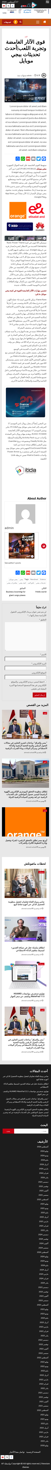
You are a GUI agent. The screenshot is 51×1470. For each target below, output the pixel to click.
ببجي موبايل (13, 579)
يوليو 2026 (44, 1151)
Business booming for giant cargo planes (16, 591)
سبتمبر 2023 (43, 1300)
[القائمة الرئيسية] (37, 22)
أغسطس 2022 (42, 1357)
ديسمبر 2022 (43, 1340)
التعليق (42, 619)
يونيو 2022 (44, 1366)
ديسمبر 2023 (43, 1287)
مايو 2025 (44, 1212)
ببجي (21, 579)
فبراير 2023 (43, 1331)
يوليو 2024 (44, 1256)
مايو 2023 (44, 1318)
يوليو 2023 (44, 1309)
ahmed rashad (29, 752)
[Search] (20, 21)
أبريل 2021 (44, 1428)
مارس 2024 (43, 1274)
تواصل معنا (20, 1452)
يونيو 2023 (44, 1313)
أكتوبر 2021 (43, 1401)
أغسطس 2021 (42, 1410)
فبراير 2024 (43, 1278)
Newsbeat (34, 579)
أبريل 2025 (44, 1217)
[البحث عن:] (31, 1131)
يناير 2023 (44, 1335)
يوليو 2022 (44, 1362)
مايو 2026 (44, 1160)
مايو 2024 (44, 1265)
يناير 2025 (44, 1230)
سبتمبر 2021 (43, 1406)
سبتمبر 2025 (43, 1195)
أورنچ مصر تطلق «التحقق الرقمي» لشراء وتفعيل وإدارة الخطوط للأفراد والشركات (26, 841)
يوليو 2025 (44, 1204)
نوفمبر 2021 (43, 1397)
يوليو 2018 (44, 1445)
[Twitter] (8, 6)
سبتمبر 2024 (43, 1248)
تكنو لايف (31, 583)
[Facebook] (11, 1457)
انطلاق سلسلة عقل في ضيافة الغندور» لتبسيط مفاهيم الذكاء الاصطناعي (27, 949)
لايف (26, 37)
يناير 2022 (44, 1388)
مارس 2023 (43, 1327)
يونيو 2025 (44, 1208)
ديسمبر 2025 (43, 1182)
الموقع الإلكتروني (39, 672)
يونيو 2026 (44, 1155)
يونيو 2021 (44, 1419)
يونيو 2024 (44, 1261)
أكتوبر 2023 (43, 1296)
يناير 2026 (44, 1177)
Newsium (45, 1463)
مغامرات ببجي (12, 583)
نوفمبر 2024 (43, 1239)
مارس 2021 (43, 1432)
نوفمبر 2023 (43, 1292)
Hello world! (40, 590)
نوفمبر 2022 (43, 1344)
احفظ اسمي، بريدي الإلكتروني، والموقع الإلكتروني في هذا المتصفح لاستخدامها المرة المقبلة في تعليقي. (27, 685)
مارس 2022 (43, 1379)
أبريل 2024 (44, 1270)
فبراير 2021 (43, 1436)
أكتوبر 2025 (43, 1190)
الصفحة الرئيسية (33, 1452)
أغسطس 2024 (42, 1252)
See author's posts (13, 563)
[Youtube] (4, 6)
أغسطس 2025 (42, 1199)
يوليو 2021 (44, 1414)
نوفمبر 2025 (43, 1186)
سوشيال (41, 918)
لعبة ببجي (22, 583)
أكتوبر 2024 (43, 1243)
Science (43, 579)
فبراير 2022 (43, 1384)
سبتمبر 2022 (43, 1353)
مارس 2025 (43, 1221)
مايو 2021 (44, 1423)
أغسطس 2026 (42, 1147)
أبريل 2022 (44, 1375)
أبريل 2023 (44, 1322)
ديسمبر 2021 (43, 1393)
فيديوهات (7, 22)
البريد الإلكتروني (38, 663)
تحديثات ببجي (41, 583)
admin (29, 75)
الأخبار (12, 1452)
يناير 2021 (44, 1441)
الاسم (43, 654)
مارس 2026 (43, 1168)
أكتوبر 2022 (43, 1349)
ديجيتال (41, 872)
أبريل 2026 (44, 1164)
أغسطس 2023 (42, 1305)
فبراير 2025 (43, 1226)
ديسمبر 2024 (43, 1234)
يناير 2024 (44, 1283)
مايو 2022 (44, 1371)
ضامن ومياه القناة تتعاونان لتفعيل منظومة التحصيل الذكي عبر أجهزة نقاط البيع (26, 903)
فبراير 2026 (43, 1173)
